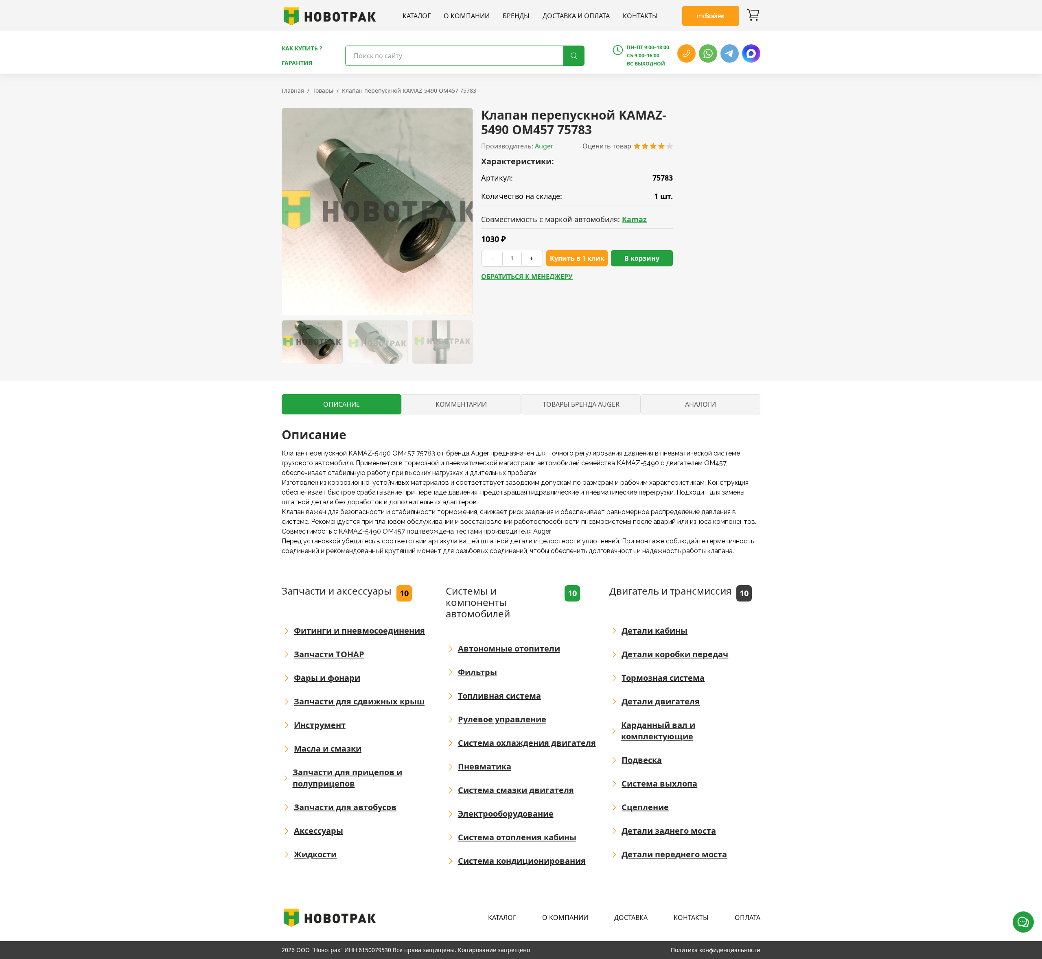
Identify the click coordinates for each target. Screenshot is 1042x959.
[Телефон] (686, 53)
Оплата (747, 917)
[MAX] (751, 53)
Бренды (516, 15)
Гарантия (297, 63)
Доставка (631, 917)
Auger (544, 146)
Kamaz (634, 219)
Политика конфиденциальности (715, 950)
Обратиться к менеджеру (527, 276)
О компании (467, 15)
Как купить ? (302, 48)
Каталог (417, 15)
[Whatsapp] (708, 53)
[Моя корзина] (753, 16)
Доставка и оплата (576, 15)
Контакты (640, 15)
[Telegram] (729, 53)
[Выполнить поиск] (573, 56)
